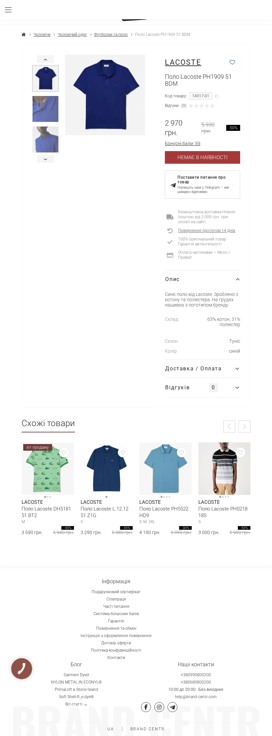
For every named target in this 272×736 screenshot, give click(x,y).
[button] (229, 426)
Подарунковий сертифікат (116, 592)
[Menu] (11, 9)
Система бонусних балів (116, 613)
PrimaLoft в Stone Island (76, 689)
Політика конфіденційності (116, 650)
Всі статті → (76, 704)
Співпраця (116, 599)
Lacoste (183, 62)
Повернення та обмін (116, 628)
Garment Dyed (76, 675)
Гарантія (116, 621)
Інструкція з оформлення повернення (116, 635)
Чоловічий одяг (72, 34)
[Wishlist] (64, 452)
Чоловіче (42, 34)
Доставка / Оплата (193, 368)
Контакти (116, 657)
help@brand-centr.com (196, 696)
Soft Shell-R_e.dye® (76, 696)
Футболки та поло (111, 34)
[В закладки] (232, 62)
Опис (172, 279)
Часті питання (116, 606)
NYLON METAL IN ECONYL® (76, 682)
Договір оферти (116, 643)
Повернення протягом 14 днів (206, 230)
